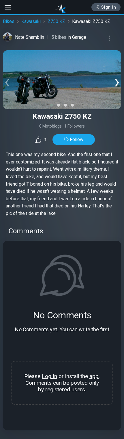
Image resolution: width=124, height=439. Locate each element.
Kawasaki (31, 21)
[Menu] (109, 38)
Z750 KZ (56, 21)
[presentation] (7, 81)
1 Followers (74, 126)
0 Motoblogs (50, 126)
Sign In (109, 7)
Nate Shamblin (29, 37)
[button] (51, 105)
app (94, 376)
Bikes (8, 21)
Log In (49, 376)
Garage (79, 37)
